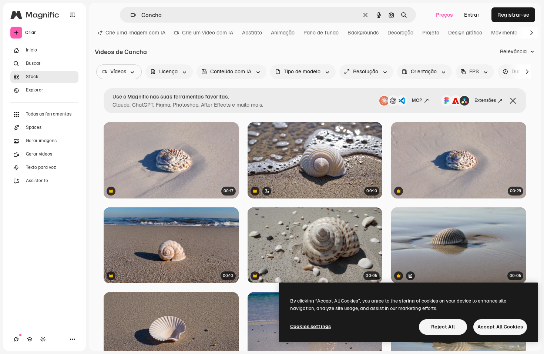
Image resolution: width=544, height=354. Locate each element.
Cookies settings (310, 326)
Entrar (472, 14)
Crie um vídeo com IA (207, 32)
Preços (444, 14)
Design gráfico (465, 32)
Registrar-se (513, 14)
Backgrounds (363, 32)
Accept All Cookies (500, 327)
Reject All (443, 327)
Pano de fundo (321, 32)
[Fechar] (512, 100)
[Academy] (30, 339)
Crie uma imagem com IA (135, 32)
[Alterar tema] (43, 339)
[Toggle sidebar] (72, 15)
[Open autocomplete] (130, 15)
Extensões (485, 100)
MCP (417, 100)
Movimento (504, 32)
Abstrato (252, 32)
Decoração (400, 32)
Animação (283, 32)
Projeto (430, 32)
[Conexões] (16, 339)
